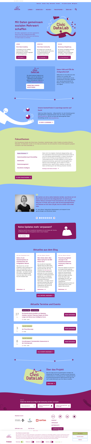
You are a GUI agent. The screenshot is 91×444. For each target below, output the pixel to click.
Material (39, 3)
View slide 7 (51, 218)
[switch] (32, 442)
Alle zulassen (80, 433)
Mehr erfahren (70, 314)
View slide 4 (45, 218)
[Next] (54, 218)
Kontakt (58, 3)
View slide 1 (40, 218)
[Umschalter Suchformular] (75, 9)
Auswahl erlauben (80, 436)
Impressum (55, 422)
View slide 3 (43, 218)
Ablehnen (80, 439)
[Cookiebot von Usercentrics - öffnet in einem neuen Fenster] (9, 442)
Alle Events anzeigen (45, 352)
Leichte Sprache (67, 3)
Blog (48, 3)
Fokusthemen (58, 9)
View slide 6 (49, 218)
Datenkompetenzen (43, 116)
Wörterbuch (52, 3)
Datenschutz (55, 425)
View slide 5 (47, 218)
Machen (48, 9)
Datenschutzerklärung (36, 81)
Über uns (69, 9)
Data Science (47, 270)
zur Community (42, 57)
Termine (44, 3)
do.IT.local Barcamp (27, 329)
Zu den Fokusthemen (22, 177)
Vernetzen (39, 9)
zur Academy (21, 57)
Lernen (30, 9)
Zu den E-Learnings (45, 122)
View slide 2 (41, 218)
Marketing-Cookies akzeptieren (33, 86)
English (75, 3)
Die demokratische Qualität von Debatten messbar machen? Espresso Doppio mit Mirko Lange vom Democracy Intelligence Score (35, 315)
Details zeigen (57, 441)
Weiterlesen (20, 289)
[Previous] (37, 218)
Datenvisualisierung (53, 118)
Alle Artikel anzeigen (45, 295)
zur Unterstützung (63, 57)
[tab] (22, 153)
